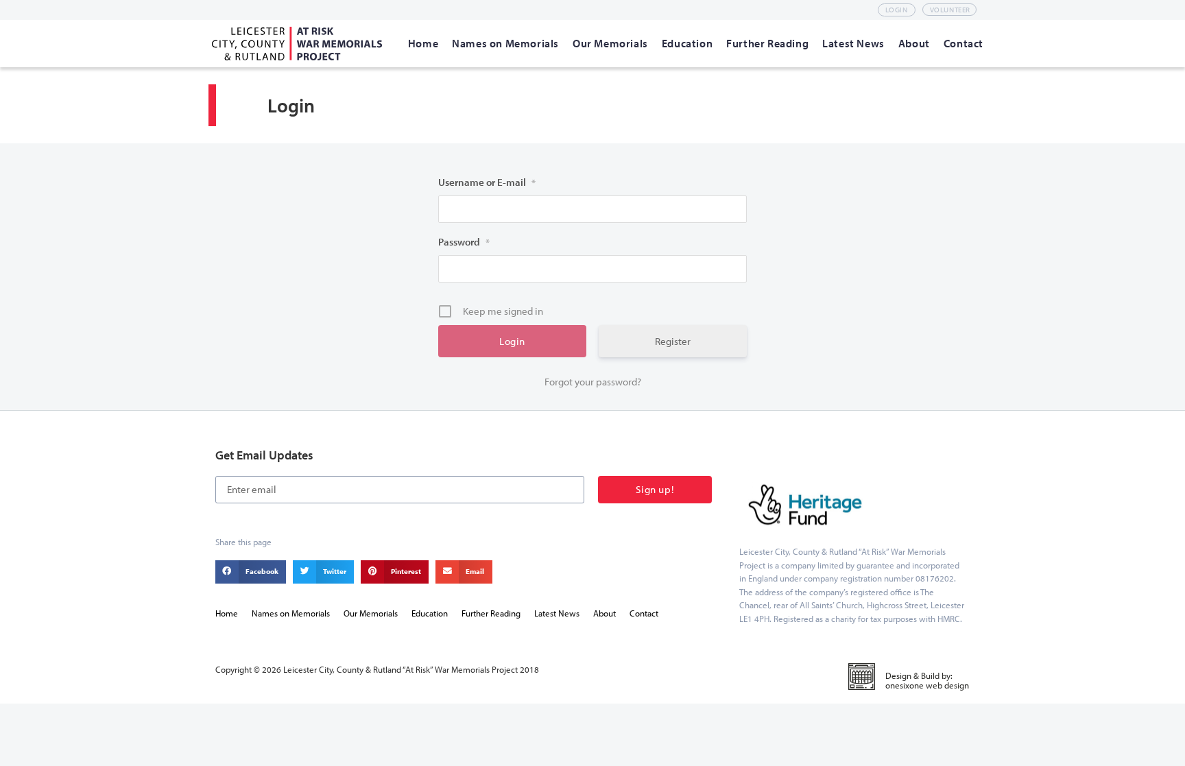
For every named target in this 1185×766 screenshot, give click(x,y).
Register (673, 341)
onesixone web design (927, 685)
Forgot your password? (592, 381)
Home (226, 613)
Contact (644, 613)
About (604, 613)
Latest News (556, 613)
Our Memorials (371, 613)
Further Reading (491, 613)
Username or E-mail (487, 182)
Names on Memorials (291, 613)
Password (464, 241)
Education (429, 613)
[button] (250, 572)
